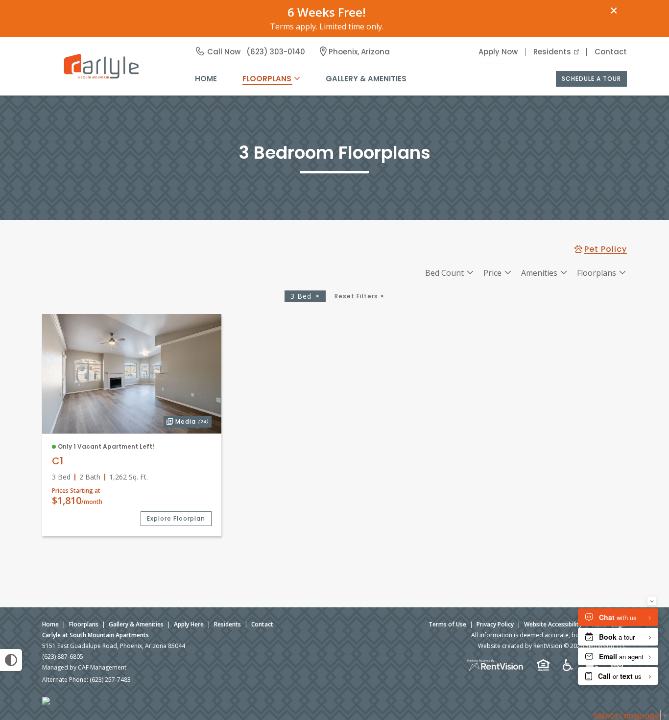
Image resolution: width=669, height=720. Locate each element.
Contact (611, 52)
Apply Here (189, 624)
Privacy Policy (495, 624)
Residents (552, 52)
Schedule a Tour (591, 78)
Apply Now (498, 52)
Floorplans (83, 624)
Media (186, 421)
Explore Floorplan (176, 518)
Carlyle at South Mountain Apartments (95, 635)
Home (50, 624)
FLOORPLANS (266, 78)
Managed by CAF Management (84, 667)
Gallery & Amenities (366, 78)
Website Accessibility (553, 624)
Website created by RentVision (520, 646)
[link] (131, 373)
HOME (206, 78)
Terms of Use (447, 624)
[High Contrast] (11, 660)
